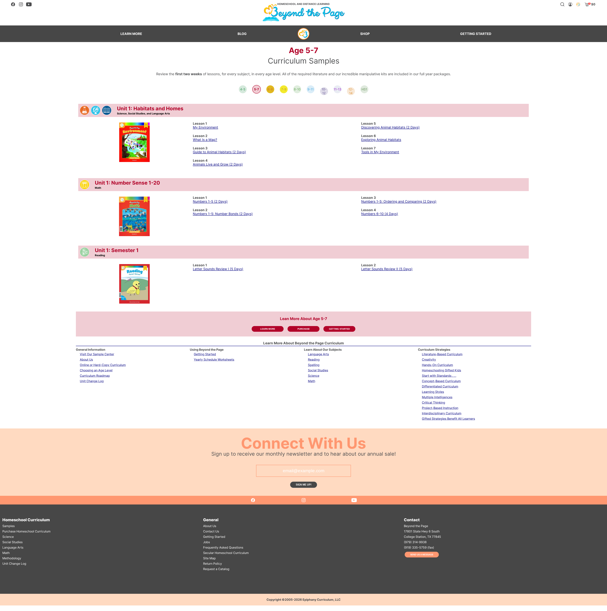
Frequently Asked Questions (223, 547)
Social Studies (318, 370)
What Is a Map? (205, 140)
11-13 (337, 89)
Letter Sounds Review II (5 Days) (387, 269)
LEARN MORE (131, 34)
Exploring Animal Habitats (381, 140)
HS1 (364, 89)
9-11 (310, 89)
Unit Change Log (92, 381)
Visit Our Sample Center (97, 354)
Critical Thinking (433, 402)
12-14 (351, 91)
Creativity (429, 359)
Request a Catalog (216, 569)
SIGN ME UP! (303, 484)
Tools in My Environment (380, 152)
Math (311, 381)
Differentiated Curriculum (440, 386)
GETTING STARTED (475, 34)
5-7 (256, 89)
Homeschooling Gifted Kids (441, 370)
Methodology (11, 558)
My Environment (205, 127)
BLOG (242, 34)
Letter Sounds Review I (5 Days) (218, 269)
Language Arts (318, 354)
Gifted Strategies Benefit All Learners (448, 419)
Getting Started (205, 354)
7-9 (283, 89)
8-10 (297, 89)
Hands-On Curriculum (437, 365)
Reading (314, 359)
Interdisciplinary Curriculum (441, 413)
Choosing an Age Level (96, 370)
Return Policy (212, 563)
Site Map (209, 558)
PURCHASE (303, 329)
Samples (8, 526)
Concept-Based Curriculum (441, 381)
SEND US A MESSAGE (421, 554)
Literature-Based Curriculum (442, 354)
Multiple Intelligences (437, 397)
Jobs (206, 542)
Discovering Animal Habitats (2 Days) (390, 127)
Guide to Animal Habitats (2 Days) (219, 152)
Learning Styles (433, 392)
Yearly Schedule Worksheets (214, 359)
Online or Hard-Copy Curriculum (103, 365)
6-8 (270, 89)
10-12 (324, 91)
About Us (86, 359)
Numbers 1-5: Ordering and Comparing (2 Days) (398, 201)
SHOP (365, 34)
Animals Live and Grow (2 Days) (218, 164)
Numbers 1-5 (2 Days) (210, 201)
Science (313, 376)
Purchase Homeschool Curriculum (26, 531)
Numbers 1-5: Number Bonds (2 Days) (223, 214)
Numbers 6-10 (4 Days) (379, 214)
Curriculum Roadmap (95, 376)
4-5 (242, 89)
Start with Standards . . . (439, 376)
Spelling (313, 365)
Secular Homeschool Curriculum (226, 553)
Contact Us (211, 531)
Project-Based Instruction (440, 408)
